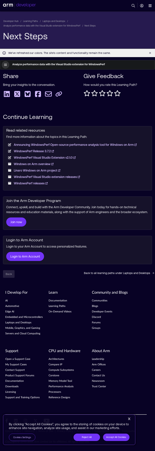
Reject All (86, 437)
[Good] (109, 94)
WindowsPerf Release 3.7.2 (33, 151)
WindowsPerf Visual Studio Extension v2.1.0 (43, 157)
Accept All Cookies (116, 437)
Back (9, 274)
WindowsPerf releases (29, 183)
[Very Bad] (87, 94)
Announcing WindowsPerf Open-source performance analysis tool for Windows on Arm (74, 144)
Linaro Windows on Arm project (36, 170)
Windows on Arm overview (32, 164)
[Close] (129, 419)
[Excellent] (117, 94)
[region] (69, 430)
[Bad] (94, 94)
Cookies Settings (22, 437)
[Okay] (102, 94)
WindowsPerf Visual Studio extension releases (46, 177)
